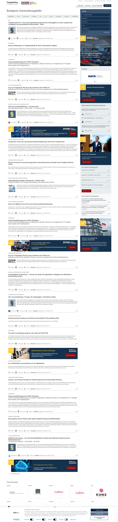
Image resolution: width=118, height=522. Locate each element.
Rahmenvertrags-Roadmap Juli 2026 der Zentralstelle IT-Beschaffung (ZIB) (33, 318)
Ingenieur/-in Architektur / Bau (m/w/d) (91, 175)
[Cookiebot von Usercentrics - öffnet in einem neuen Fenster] (16, 520)
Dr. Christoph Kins (14, 122)
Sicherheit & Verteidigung (19, 377)
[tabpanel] (95, 77)
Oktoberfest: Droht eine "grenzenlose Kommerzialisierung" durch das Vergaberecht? (36, 142)
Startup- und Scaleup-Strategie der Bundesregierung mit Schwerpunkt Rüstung (35, 380)
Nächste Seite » (17, 473)
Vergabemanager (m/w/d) (88, 180)
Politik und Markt (11, 43)
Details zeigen (73, 519)
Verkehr (51, 16)
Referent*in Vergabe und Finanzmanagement (92, 185)
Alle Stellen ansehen (86, 190)
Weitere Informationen (70, 355)
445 (12, 473)
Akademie (80, 0)
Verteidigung (58, 16)
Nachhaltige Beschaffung (18, 272)
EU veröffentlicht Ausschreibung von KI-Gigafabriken (26, 363)
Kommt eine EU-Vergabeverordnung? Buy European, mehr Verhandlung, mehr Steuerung (95, 109)
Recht (18, 16)
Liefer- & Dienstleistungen (21, 104)
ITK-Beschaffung (11, 294)
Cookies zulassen (99, 510)
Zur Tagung (73, 133)
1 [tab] (94, 81)
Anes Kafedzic (13, 38)
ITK (45, 16)
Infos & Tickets (85, 61)
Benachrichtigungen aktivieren (88, 100)
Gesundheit (66, 16)
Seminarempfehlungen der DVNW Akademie (23, 62)
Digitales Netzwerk (88, 0)
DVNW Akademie (11, 59)
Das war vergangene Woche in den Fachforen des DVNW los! (29, 87)
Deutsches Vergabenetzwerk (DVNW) (14, 85)
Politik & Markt (26, 16)
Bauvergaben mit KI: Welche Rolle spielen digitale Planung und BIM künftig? (34, 419)
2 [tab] (96, 81)
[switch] (44, 520)
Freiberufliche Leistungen (12, 104)
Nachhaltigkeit (75, 16)
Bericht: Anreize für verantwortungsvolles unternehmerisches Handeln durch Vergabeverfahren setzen (40, 163)
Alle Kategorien (11, 16)
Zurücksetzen (106, 32)
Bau (40, 16)
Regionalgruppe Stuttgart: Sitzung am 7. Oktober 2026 (26, 180)
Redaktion (12, 54)
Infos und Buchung (71, 467)
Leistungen (34, 16)
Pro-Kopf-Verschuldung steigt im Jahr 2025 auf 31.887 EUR (28, 333)
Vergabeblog (12, 2)
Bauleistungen (10, 272)
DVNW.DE (109, 0)
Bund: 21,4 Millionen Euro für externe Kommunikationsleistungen (30, 204)
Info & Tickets (72, 247)
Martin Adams (85, 198)
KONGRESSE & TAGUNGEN (100, 0)
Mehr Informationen (86, 248)
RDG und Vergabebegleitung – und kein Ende (23, 106)
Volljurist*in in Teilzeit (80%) (88, 170)
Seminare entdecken (86, 162)
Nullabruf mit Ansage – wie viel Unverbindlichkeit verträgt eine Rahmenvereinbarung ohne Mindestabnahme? (39, 439)
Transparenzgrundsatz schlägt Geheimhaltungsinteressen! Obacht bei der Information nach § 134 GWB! (94, 200)
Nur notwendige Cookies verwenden (99, 518)
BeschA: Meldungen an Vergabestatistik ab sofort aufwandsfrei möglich (32, 45)
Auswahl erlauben (99, 513)
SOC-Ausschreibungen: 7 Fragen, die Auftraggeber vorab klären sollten (32, 297)
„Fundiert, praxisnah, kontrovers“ (12, 4)
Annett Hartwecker (14, 455)
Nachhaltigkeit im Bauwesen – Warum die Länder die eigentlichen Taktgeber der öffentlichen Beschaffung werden (39, 275)
